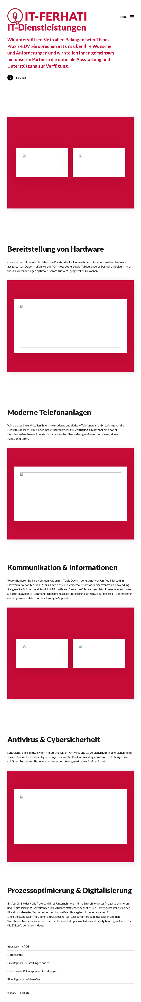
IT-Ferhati (23, 992)
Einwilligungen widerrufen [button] (23, 979)
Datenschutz (15, 954)
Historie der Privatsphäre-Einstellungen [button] (32, 971)
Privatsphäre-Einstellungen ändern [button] (28, 963)
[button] (126, 16)
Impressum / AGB (18, 946)
